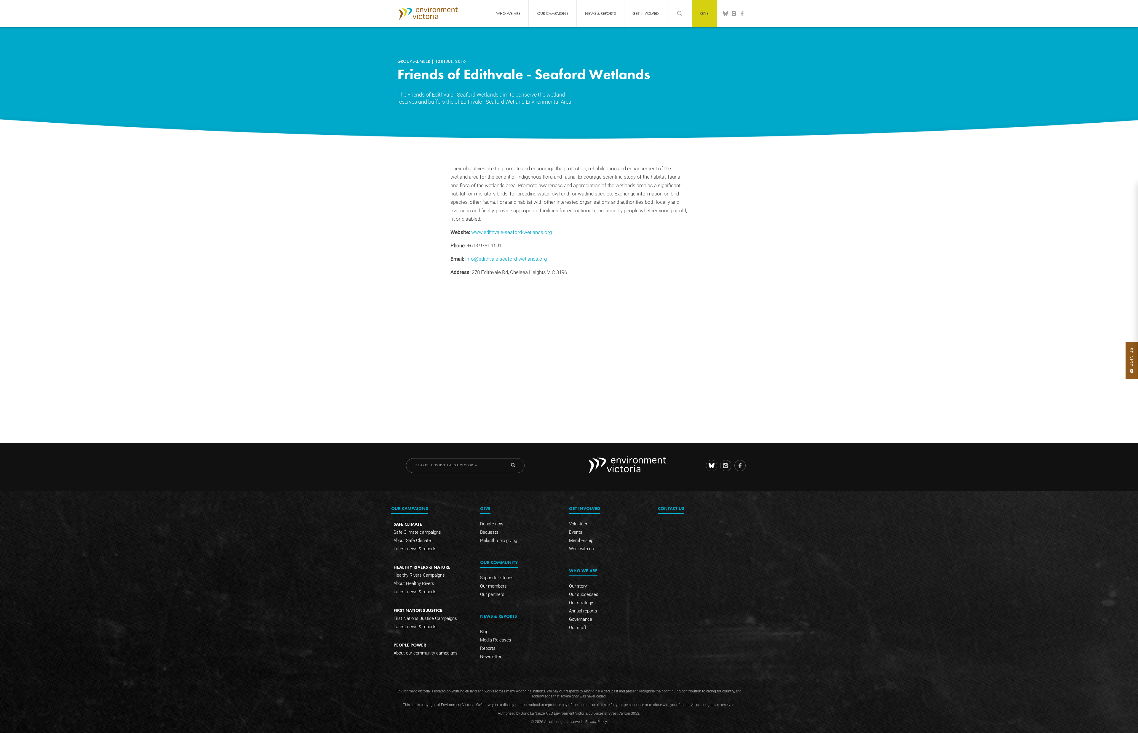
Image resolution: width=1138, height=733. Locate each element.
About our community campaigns (426, 653)
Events (575, 532)
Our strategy (581, 602)
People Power (410, 645)
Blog (484, 631)
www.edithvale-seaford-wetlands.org (511, 232)
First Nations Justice (418, 610)
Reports (488, 648)
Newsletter (490, 656)
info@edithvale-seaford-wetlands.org (506, 259)
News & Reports (600, 13)
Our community (499, 562)
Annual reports (583, 611)
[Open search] (679, 13)
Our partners (492, 594)
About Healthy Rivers (414, 583)
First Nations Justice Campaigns (425, 618)
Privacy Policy (596, 722)
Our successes (583, 594)
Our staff (577, 627)
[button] (1132, 360)
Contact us (671, 508)
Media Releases (495, 640)
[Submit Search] (513, 465)
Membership (581, 540)
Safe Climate (408, 524)
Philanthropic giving (498, 540)
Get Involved (645, 13)
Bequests (489, 532)
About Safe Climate (412, 540)
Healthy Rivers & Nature (422, 567)
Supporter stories (497, 577)
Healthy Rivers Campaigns (419, 575)
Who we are (508, 13)
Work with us (581, 548)
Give (704, 13)
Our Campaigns (552, 13)
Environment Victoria (428, 13)
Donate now (491, 524)
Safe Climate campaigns (417, 532)
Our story (578, 586)
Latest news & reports (415, 548)
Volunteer (578, 524)
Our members (493, 586)
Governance (580, 619)
